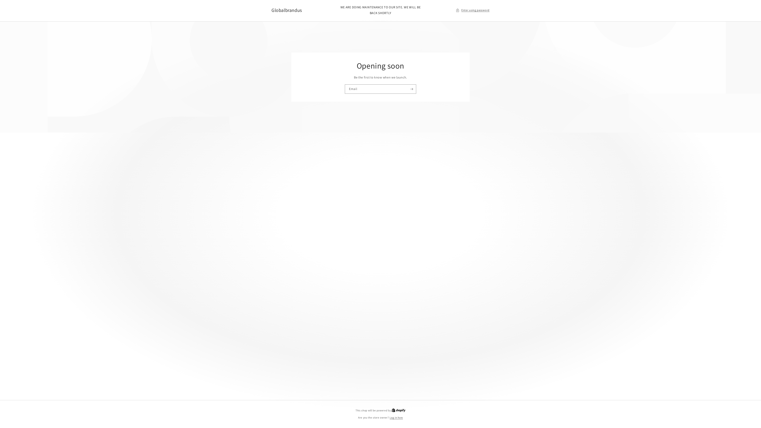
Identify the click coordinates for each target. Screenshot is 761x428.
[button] (472, 10)
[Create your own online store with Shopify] (398, 410)
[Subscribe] (411, 89)
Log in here (396, 417)
